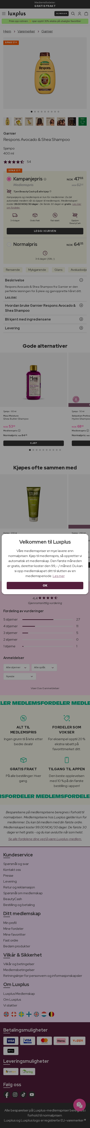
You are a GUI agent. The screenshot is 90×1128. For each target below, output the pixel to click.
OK (45, 585)
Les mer (59, 576)
